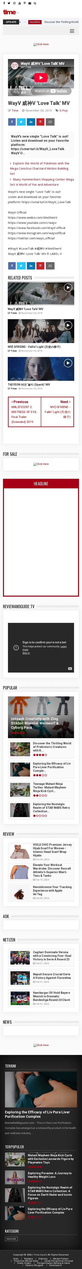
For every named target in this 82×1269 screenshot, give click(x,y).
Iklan (16, 1259)
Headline (11, 1239)
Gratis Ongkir (24, 1263)
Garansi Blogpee (34, 1265)
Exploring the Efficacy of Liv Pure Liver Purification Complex (37, 1114)
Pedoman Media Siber (26, 1261)
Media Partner (61, 1259)
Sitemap (42, 1259)
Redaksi (28, 1259)
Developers (55, 1265)
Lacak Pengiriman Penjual (58, 1261)
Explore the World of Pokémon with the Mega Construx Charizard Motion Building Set (39, 168)
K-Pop (64, 110)
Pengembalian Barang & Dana (53, 1263)
